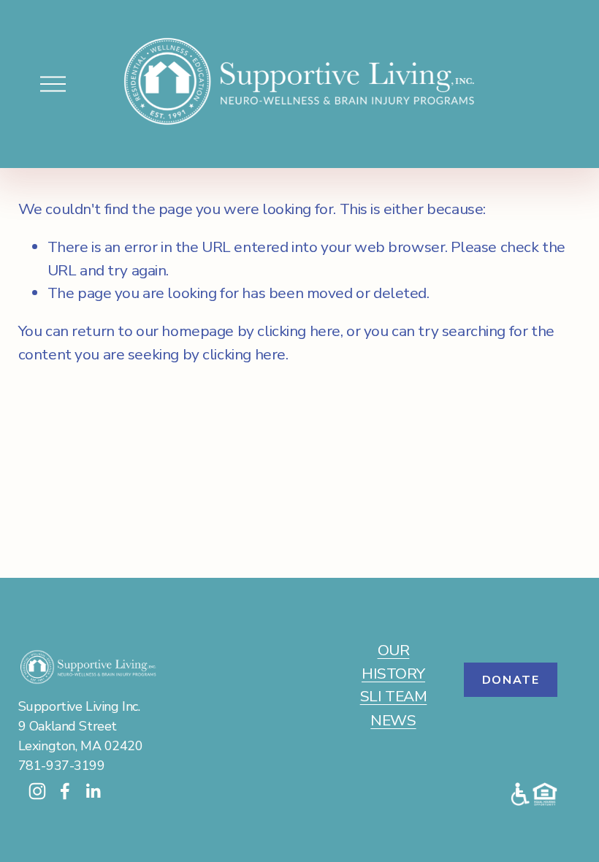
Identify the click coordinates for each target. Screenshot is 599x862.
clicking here (298, 331)
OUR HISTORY (393, 661)
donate (511, 680)
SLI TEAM (393, 696)
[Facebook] (65, 791)
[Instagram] (37, 791)
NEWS (393, 720)
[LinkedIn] (93, 791)
